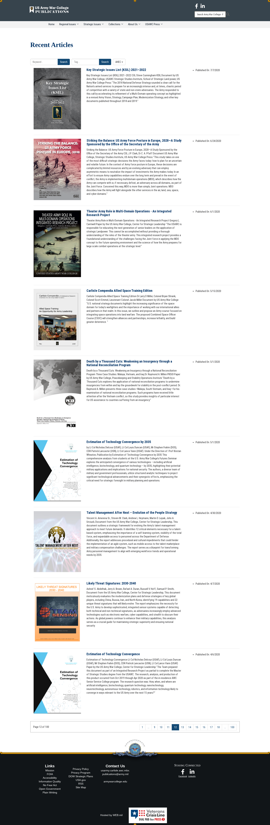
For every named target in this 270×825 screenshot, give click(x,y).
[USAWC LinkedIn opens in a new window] (203, 5)
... (148, 727)
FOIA (50, 774)
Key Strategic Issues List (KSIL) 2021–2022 (116, 70)
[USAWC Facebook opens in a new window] (196, 5)
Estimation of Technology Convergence (113, 654)
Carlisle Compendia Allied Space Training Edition (119, 291)
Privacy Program (80, 772)
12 (175, 727)
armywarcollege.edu (115, 781)
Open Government (50, 788)
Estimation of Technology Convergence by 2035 (119, 442)
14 (189, 727)
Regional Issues (67, 24)
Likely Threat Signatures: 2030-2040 (111, 583)
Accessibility (50, 777)
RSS (80, 783)
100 (232, 727)
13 (182, 727)
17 (211, 727)
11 (168, 727)
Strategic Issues (92, 24)
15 (197, 727)
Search (63, 61)
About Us (133, 24)
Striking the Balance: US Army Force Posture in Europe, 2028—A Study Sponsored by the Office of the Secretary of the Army (134, 142)
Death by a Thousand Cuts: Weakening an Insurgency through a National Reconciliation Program (129, 363)
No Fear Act (50, 785)
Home (51, 24)
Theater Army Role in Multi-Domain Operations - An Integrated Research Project (129, 213)
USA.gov (81, 780)
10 (161, 727)
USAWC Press (152, 24)
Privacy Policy (81, 768)
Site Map (81, 787)
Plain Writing (50, 792)
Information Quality (50, 781)
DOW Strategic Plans (81, 776)
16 (204, 727)
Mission (49, 770)
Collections (114, 24)
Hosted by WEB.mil (111, 815)
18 (218, 727)
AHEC (118, 61)
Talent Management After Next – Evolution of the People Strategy (132, 512)
